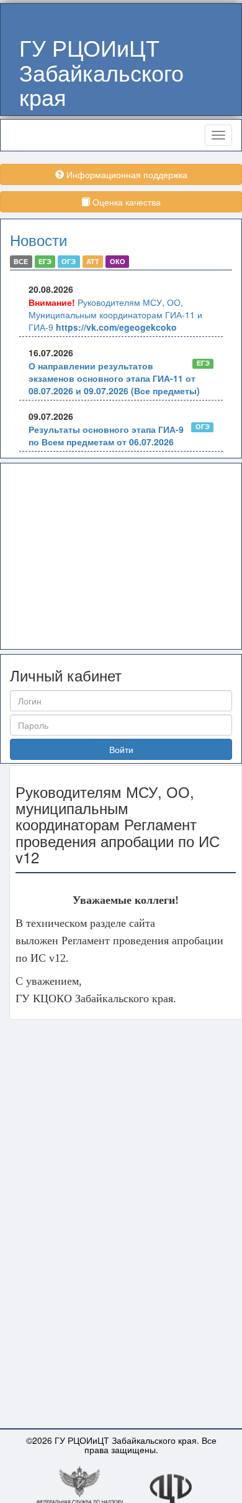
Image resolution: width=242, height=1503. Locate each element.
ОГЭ (68, 261)
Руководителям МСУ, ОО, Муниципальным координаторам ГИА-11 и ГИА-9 (115, 314)
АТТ (92, 261)
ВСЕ (21, 261)
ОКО (117, 261)
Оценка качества (125, 202)
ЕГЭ (45, 261)
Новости (38, 239)
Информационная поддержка (125, 174)
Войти (121, 749)
